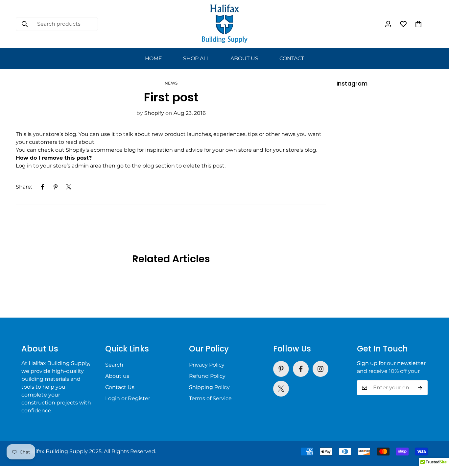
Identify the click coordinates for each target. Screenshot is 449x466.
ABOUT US (244, 58)
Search (114, 365)
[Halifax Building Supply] (224, 24)
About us (117, 376)
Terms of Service (210, 398)
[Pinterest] (55, 187)
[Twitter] (69, 187)
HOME (153, 58)
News (171, 83)
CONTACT (291, 58)
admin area (86, 166)
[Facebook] (42, 187)
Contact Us (119, 387)
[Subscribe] (420, 387)
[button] (418, 24)
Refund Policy (207, 376)
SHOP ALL (196, 58)
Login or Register (127, 398)
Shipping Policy (209, 387)
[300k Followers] (301, 369)
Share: (24, 187)
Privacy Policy (207, 365)
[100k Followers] (320, 369)
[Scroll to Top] (436, 430)
